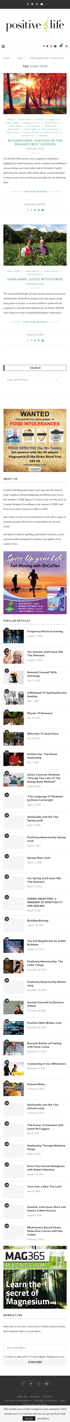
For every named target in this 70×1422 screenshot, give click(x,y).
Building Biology (37, 920)
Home (6, 58)
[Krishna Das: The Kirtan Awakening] (13, 759)
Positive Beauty (15, 126)
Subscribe (22, 1396)
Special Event (28, 136)
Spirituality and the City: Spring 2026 (43, 818)
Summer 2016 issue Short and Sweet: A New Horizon (46, 1209)
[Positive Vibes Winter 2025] (13, 1028)
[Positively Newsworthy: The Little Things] (13, 966)
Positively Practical (51, 132)
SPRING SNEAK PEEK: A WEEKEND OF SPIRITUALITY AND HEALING (44, 902)
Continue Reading (35, 191)
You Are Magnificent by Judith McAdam (46, 943)
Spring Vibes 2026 (38, 857)
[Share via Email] (42, 210)
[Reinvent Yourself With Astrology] (13, 677)
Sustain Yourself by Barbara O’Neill (45, 1004)
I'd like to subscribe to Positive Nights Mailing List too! (35, 1356)
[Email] (42, 4)
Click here (26, 521)
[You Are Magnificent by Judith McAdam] (13, 946)
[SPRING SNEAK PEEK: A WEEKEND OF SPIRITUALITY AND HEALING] (13, 904)
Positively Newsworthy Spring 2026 (46, 839)
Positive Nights (30, 129)
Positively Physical (31, 132)
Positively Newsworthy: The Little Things (45, 963)
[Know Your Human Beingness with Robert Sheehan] (13, 1171)
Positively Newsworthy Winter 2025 (46, 983)
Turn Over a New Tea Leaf (44, 1186)
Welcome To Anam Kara (42, 733)
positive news (50, 126)
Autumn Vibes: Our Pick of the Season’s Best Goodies (35, 142)
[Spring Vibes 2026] (13, 863)
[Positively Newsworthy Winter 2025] (13, 987)
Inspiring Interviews (31, 123)
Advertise (47, 1396)
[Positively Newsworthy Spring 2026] (13, 842)
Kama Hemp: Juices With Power (35, 279)
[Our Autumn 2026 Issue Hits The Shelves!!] (13, 657)
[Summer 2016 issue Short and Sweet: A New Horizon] (13, 1212)
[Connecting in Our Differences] (13, 1069)
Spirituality (43, 136)
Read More (43, 1418)
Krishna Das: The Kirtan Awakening (42, 756)
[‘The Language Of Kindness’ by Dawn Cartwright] (13, 801)
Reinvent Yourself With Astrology (42, 674)
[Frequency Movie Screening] (13, 636)
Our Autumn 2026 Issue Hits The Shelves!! (45, 653)
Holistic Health (12, 123)
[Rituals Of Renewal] (13, 718)
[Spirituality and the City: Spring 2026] (13, 822)
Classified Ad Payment (45, 1400)
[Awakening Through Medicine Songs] (13, 1151)
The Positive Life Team (35, 1404)
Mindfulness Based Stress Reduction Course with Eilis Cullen (45, 1231)
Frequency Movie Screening (45, 631)
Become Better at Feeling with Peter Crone (44, 1045)
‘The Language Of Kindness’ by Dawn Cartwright (45, 798)
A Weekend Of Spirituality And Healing (46, 694)
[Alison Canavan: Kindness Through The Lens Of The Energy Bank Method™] (13, 780)
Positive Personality (50, 129)
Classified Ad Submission (18, 1400)
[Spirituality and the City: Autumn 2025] (13, 1110)
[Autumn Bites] (13, 1089)
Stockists (35, 1396)
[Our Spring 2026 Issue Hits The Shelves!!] (13, 883)
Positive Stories (12, 132)
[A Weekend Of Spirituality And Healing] (13, 698)
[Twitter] (32, 4)
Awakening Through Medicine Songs (46, 1147)
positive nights (13, 129)
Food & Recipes (24, 120)
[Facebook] (28, 4)
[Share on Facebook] (31, 210)
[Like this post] (27, 210)
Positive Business (33, 126)
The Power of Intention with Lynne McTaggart (45, 1127)
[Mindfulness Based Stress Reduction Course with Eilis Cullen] (13, 1232)
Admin (40, 148)
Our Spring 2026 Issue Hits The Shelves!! (44, 880)
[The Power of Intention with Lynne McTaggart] (13, 1130)
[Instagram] (37, 4)
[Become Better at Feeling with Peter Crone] (13, 1048)
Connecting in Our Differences (46, 1063)
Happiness (53, 120)
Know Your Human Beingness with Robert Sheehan (46, 1168)
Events (10, 120)
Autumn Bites (36, 1084)
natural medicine (52, 123)
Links (62, 1400)
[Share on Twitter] (35, 210)
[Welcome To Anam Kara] (13, 739)
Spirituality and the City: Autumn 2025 (43, 1106)
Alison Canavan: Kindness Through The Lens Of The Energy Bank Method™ (43, 778)
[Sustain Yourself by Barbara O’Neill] (13, 1007)
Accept (29, 1418)
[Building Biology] (13, 925)
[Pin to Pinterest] (39, 210)
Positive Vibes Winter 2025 (44, 1022)
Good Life (40, 120)
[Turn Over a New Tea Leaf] (13, 1191)
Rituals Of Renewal (39, 713)
